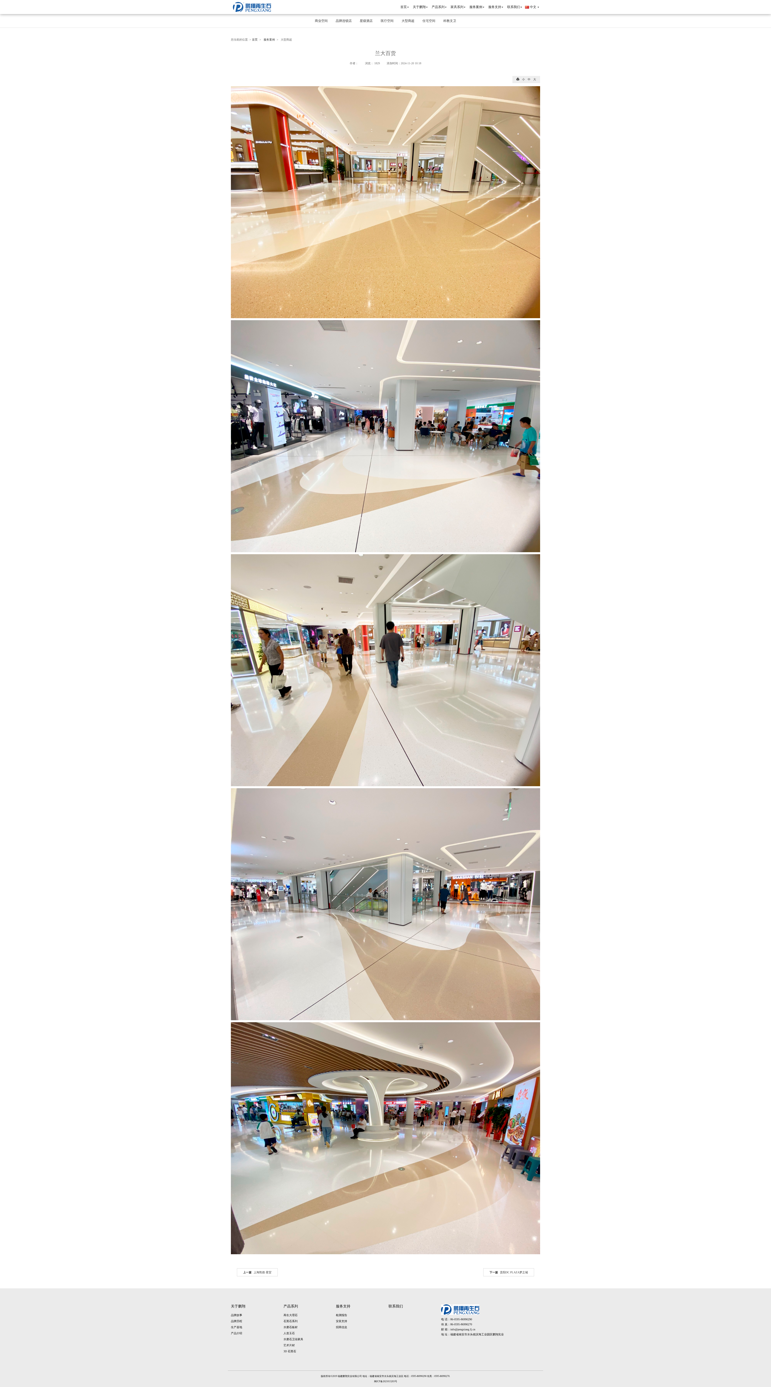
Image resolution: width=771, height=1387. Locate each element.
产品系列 (291, 1306)
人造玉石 (289, 1333)
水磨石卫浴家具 (293, 1339)
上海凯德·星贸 (257, 1272)
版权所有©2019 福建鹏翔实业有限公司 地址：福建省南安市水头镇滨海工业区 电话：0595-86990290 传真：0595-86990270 (385, 1376)
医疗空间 (387, 20)
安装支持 (341, 1321)
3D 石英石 (290, 1351)
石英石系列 (291, 1321)
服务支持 (343, 1306)
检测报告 (341, 1315)
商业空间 (321, 20)
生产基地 (236, 1327)
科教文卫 (449, 20)
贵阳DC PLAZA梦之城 (509, 1272)
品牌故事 (236, 1315)
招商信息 (341, 1327)
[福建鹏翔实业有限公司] (252, 7)
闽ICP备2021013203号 (385, 1381)
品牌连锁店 (344, 20)
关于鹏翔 (238, 1306)
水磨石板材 (291, 1327)
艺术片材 (289, 1345)
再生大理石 (291, 1315)
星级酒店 (366, 20)
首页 (255, 39)
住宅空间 (428, 20)
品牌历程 (236, 1321)
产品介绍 (236, 1333)
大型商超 (408, 20)
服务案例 (269, 39)
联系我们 (396, 1306)
